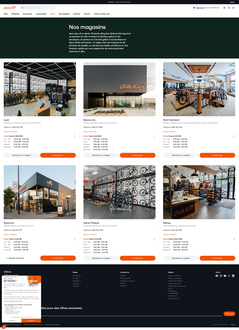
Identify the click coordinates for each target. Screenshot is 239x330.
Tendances (77, 276)
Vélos (7, 271)
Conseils (76, 283)
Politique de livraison (175, 281)
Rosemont (200, 8)
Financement (172, 296)
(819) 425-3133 (176, 127)
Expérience (77, 281)
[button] (6, 14)
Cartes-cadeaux (174, 276)
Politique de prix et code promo (177, 287)
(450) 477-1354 (97, 127)
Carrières (123, 286)
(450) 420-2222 (97, 230)
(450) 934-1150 (17, 127)
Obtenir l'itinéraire (10, 131)
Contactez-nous (174, 298)
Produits (76, 278)
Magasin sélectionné (15, 258)
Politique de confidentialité (173, 292)
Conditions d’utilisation (52, 324)
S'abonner (229, 314)
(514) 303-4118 (176, 230)
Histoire (123, 276)
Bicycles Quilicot (222, 324)
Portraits (76, 286)
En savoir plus (58, 155)
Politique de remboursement (33, 324)
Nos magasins (125, 278)
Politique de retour (174, 283)
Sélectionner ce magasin (22, 155)
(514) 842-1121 (17, 230)
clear (64, 8)
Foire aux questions (175, 278)
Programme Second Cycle (127, 282)
